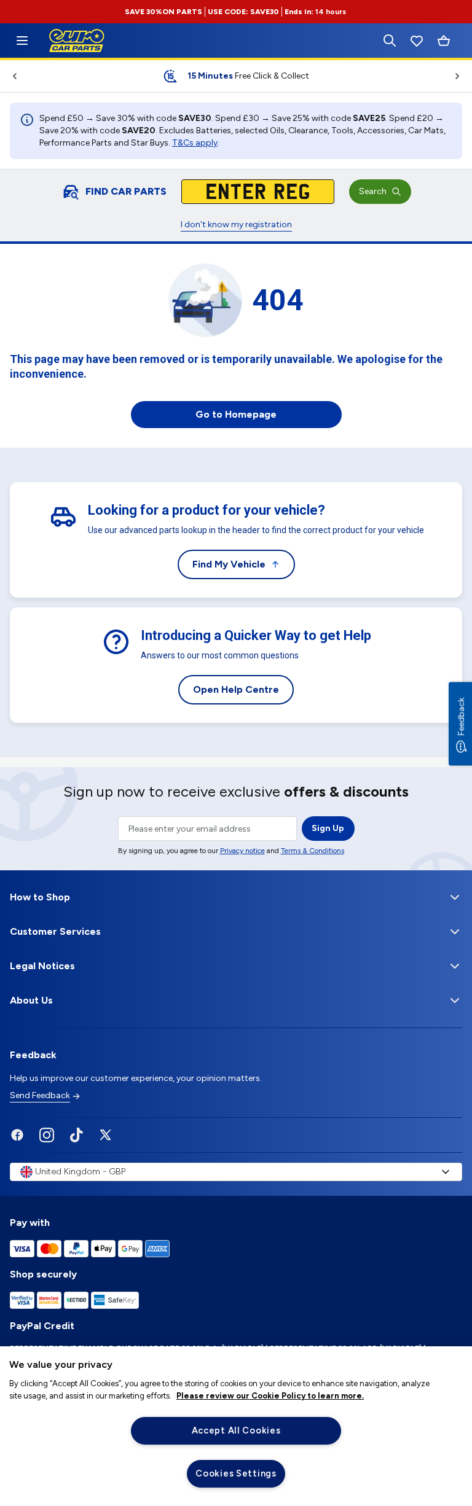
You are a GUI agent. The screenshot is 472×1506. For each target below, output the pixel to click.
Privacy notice (242, 850)
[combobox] (236, 1172)
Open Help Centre (236, 689)
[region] (236, 1426)
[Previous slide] (10, 76)
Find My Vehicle (229, 564)
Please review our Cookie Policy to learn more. (270, 1395)
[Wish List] (416, 40)
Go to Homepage (236, 414)
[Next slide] (462, 76)
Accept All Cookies (236, 1430)
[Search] (389, 40)
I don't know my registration (236, 224)
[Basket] (443, 41)
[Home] (22, 40)
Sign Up (328, 828)
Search (373, 191)
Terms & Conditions (312, 850)
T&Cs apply (195, 143)
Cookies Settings (236, 1473)
